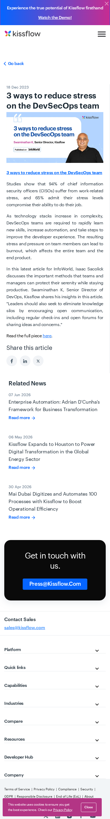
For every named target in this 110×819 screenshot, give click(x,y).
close (88, 807)
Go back (15, 64)
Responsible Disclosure (34, 796)
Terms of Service (17, 789)
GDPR (8, 796)
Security (86, 789)
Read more (20, 418)
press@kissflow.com (55, 584)
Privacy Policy (44, 789)
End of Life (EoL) (68, 796)
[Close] (106, 4)
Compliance (67, 789)
